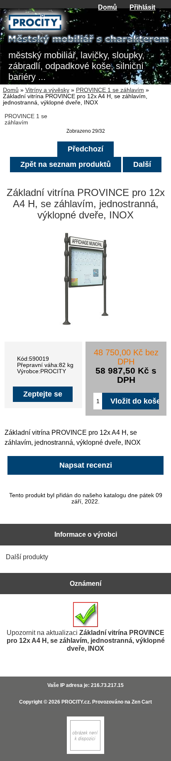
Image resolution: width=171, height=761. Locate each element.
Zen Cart (142, 702)
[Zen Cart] (85, 752)
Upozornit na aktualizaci (86, 640)
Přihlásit (142, 7)
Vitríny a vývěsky (47, 90)
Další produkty (27, 556)
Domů (107, 7)
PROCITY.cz (75, 702)
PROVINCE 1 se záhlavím (110, 90)
